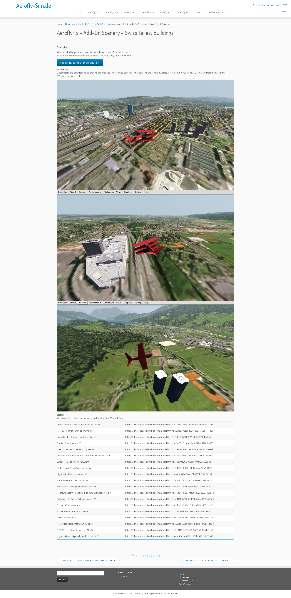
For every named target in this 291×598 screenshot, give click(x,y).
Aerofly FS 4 (94, 12)
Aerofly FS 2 (112, 12)
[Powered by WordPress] (145, 593)
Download (70, 24)
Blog (80, 12)
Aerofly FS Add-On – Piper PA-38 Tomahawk (208, 560)
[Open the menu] (284, 13)
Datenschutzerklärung (126, 572)
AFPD (199, 12)
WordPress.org (185, 584)
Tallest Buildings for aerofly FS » (80, 62)
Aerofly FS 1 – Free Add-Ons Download (97, 24)
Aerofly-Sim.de (33, 5)
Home (60, 24)
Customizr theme (169, 593)
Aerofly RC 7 (166, 12)
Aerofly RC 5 (184, 12)
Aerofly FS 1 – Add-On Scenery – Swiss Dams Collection (88, 560)
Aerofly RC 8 (148, 12)
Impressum (122, 576)
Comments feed (186, 581)
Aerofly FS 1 (130, 12)
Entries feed (184, 577)
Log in (181, 574)
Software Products (217, 12)
